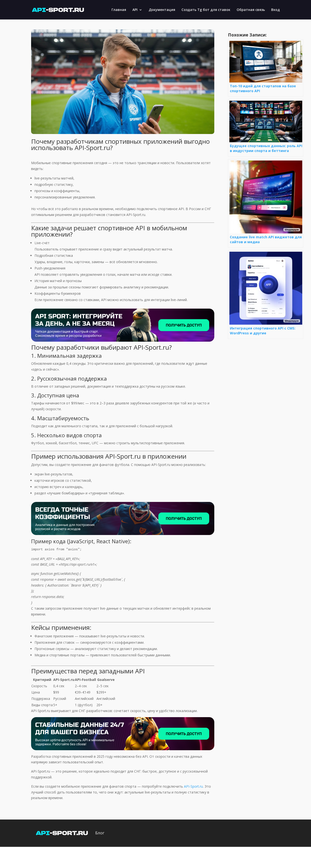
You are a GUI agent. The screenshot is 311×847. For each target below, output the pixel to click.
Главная (119, 10)
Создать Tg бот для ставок (205, 10)
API (135, 10)
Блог (99, 833)
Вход (275, 10)
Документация (162, 10)
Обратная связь (251, 10)
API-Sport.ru (193, 786)
